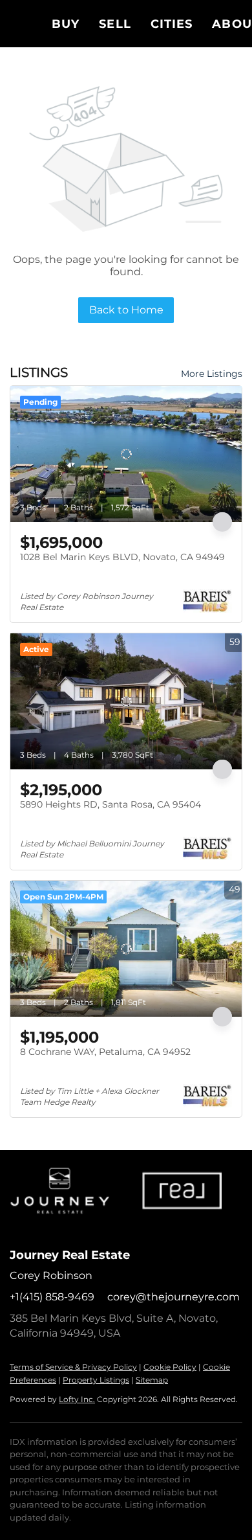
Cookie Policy (169, 1367)
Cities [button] (172, 24)
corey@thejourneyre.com (173, 1297)
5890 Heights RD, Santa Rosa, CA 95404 (110, 804)
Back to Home (126, 310)
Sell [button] (115, 24)
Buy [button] (65, 24)
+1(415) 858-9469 (52, 1297)
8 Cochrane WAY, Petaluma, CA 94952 (105, 1052)
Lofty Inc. (77, 1399)
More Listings (211, 373)
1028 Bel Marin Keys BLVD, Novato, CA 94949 (122, 557)
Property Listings (96, 1380)
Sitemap (152, 1380)
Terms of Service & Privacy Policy (73, 1367)
